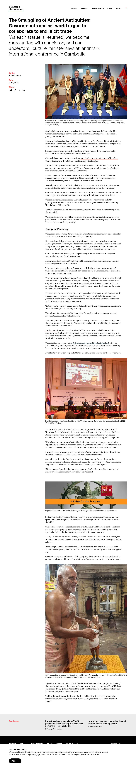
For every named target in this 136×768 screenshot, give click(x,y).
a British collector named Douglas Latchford (90, 343)
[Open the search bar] (126, 8)
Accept (15, 761)
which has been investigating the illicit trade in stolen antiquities (91, 209)
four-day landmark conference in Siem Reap (99, 158)
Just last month (51, 330)
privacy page (34, 754)
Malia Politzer (15, 75)
